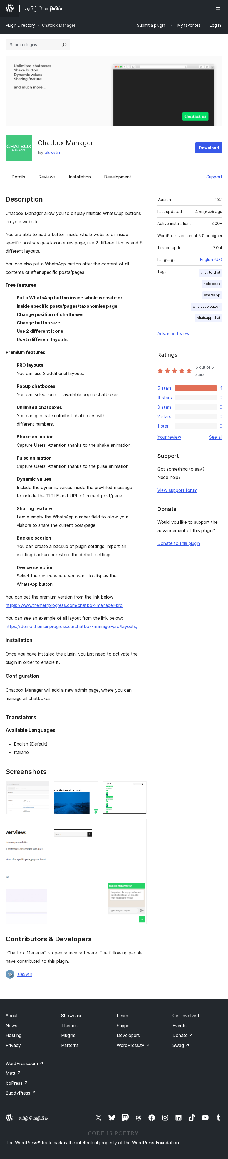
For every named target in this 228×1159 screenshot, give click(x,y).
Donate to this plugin (178, 543)
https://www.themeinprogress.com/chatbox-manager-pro (64, 605)
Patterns (70, 1045)
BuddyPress (21, 1093)
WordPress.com (24, 1063)
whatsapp (212, 295)
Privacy (13, 1045)
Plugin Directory (20, 25)
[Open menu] (219, 8)
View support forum (177, 490)
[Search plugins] (64, 44)
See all (215, 437)
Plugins (68, 1035)
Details (18, 177)
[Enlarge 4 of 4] (139, 826)
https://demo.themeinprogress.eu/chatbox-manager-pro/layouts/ (72, 626)
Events (179, 1025)
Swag (180, 1045)
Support (214, 177)
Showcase (72, 1015)
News (11, 1025)
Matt (13, 1073)
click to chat (210, 272)
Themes (69, 1025)
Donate (182, 1035)
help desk (212, 284)
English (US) (211, 259)
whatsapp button (206, 306)
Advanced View (173, 333)
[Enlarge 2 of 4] (90, 789)
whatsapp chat (208, 318)
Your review (169, 437)
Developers (128, 1035)
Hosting (13, 1035)
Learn (122, 1015)
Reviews (47, 177)
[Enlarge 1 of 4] (42, 789)
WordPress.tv (133, 1045)
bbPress (17, 1083)
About (12, 1015)
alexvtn (52, 152)
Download (209, 147)
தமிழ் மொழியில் (33, 1118)
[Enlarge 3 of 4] (139, 789)
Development (117, 177)
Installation (80, 177)
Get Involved (185, 1015)
